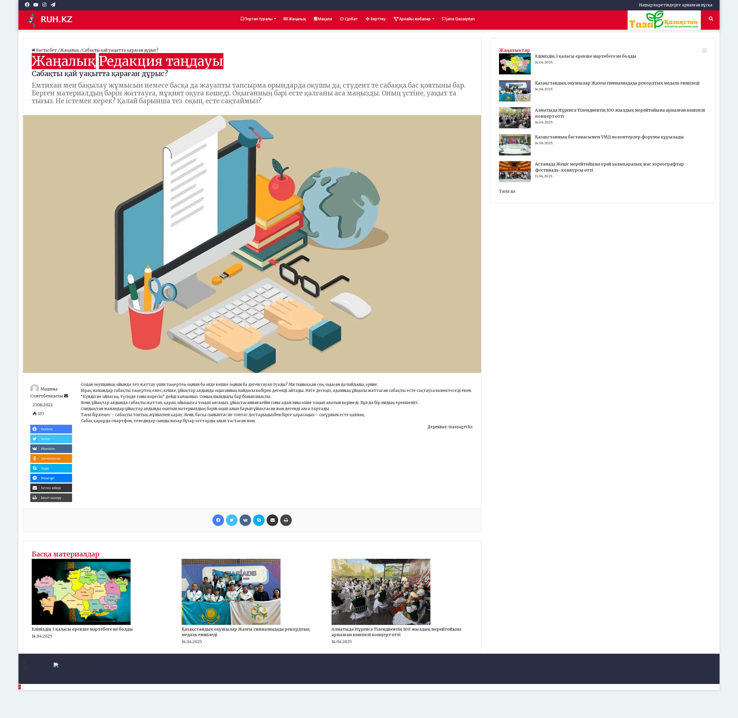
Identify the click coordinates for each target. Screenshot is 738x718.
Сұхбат (351, 18)
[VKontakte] (245, 520)
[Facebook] (218, 520)
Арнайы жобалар (414, 18)
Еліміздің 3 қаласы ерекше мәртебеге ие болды (82, 629)
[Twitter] (232, 520)
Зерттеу (378, 18)
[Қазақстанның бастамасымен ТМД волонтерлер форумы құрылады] (515, 154)
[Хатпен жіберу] (272, 520)
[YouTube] (25, 668)
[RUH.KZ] (51, 20)
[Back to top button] (19, 687)
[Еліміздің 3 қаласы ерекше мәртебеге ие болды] (81, 623)
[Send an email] (66, 396)
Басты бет (46, 50)
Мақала (324, 18)
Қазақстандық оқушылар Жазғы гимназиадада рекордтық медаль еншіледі (617, 83)
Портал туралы (258, 18)
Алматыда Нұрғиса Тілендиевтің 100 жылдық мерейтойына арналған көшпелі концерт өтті (396, 632)
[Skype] (259, 520)
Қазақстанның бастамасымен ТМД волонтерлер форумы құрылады (609, 137)
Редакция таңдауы (161, 61)
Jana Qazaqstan (460, 18)
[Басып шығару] (286, 520)
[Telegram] (25, 680)
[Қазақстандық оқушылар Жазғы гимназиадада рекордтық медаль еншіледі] (231, 623)
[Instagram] (24, 674)
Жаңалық (297, 18)
